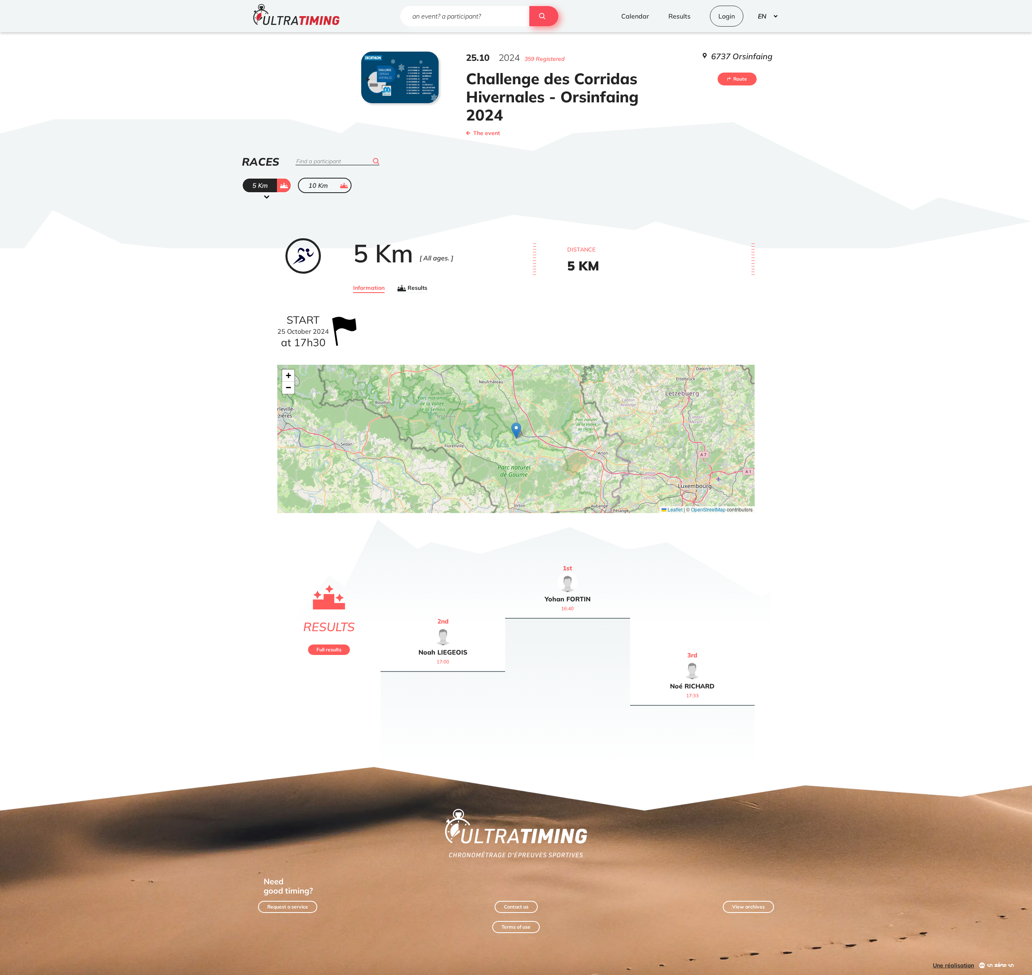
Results (417, 288)
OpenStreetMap (708, 509)
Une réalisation (953, 965)
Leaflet (674, 509)
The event (486, 133)
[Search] (543, 16)
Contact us (516, 907)
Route (740, 79)
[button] (516, 430)
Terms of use (516, 927)
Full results (328, 650)
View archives (748, 907)
